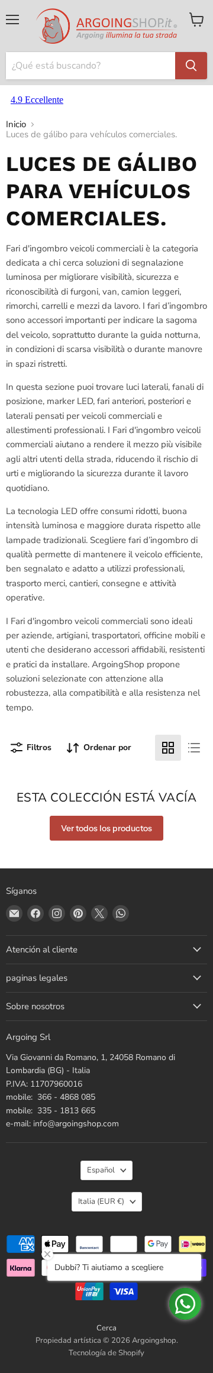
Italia (101, 1201)
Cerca (106, 1328)
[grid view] (168, 748)
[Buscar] (191, 65)
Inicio (16, 124)
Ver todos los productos (106, 828)
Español (101, 1170)
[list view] (194, 748)
